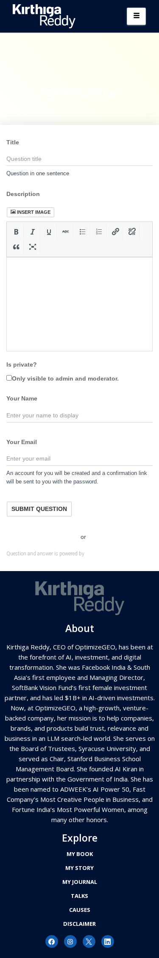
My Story (79, 868)
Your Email (21, 442)
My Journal (79, 882)
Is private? (21, 364)
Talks (79, 896)
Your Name (21, 398)
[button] (16, 231)
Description (23, 193)
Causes (79, 910)
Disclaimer (79, 924)
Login (97, 536)
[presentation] (16, 231)
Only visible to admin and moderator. (65, 378)
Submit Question (39, 508)
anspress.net (100, 554)
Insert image (33, 212)
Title (12, 142)
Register (65, 536)
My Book (80, 854)
